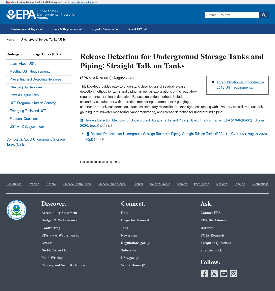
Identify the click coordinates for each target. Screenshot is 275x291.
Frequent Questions (24, 118)
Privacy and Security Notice (63, 265)
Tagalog (239, 184)
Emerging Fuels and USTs (28, 111)
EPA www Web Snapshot (61, 235)
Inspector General (135, 220)
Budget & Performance (59, 220)
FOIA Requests (212, 235)
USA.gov (127, 258)
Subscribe (128, 250)
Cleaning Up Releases (26, 87)
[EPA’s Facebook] (205, 274)
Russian (221, 184)
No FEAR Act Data (56, 250)
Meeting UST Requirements (30, 71)
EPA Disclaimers (214, 220)
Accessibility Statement (59, 213)
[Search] (264, 15)
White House (131, 265)
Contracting (50, 228)
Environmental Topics (25, 29)
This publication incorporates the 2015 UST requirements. (240, 85)
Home (10, 40)
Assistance (14, 184)
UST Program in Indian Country (33, 103)
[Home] (41, 14)
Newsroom (129, 235)
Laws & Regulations (65, 29)
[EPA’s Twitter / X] (214, 274)
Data (124, 213)
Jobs (124, 228)
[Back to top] (264, 280)
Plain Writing (52, 258)
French (138, 184)
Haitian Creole (160, 184)
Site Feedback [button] (211, 250)
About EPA (135, 29)
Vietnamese (260, 184)
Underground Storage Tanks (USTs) (44, 40)
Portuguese (201, 184)
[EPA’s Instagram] (234, 274)
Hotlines (207, 228)
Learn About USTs (23, 63)
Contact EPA (211, 213)
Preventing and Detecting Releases (35, 79)
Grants (46, 243)
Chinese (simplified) (77, 184)
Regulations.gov (133, 243)
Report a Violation (103, 29)
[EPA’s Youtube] (224, 274)
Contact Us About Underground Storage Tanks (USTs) (35, 142)
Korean (182, 184)
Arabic (51, 184)
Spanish (34, 184)
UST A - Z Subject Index (27, 126)
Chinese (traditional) (112, 184)
